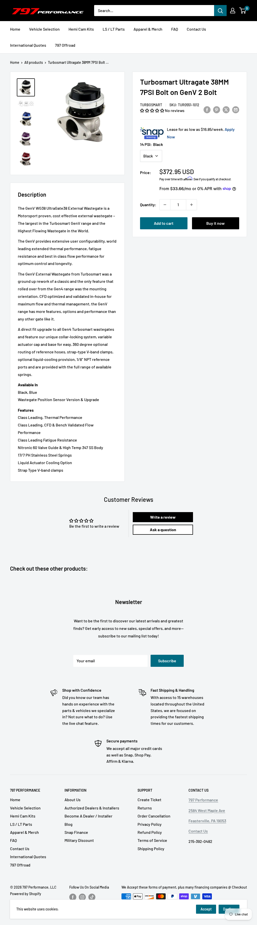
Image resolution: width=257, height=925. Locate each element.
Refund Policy (150, 832)
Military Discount (79, 840)
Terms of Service (152, 840)
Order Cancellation (154, 815)
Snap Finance (76, 832)
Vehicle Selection (44, 29)
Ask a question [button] (163, 529)
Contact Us (196, 29)
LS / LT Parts (114, 29)
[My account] (232, 10)
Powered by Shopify (25, 894)
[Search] (220, 10)
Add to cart (163, 223)
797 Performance (203, 799)
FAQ (174, 29)
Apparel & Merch (148, 29)
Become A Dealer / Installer (88, 815)
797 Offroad (65, 45)
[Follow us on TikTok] (91, 896)
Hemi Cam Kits (81, 29)
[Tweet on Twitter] (226, 110)
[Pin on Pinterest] (216, 110)
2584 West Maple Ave (206, 810)
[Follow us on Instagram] (82, 896)
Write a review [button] (163, 517)
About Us (73, 799)
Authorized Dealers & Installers (92, 807)
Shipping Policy (151, 848)
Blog (69, 824)
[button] (152, 110)
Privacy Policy (150, 824)
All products (33, 62)
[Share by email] (235, 110)
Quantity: (148, 204)
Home (15, 29)
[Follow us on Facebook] (72, 896)
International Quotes (28, 45)
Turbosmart (151, 105)
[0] (243, 11)
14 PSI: (151, 144)
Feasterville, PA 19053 (207, 820)
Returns (145, 807)
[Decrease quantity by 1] (165, 204)
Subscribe (167, 660)
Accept (206, 909)
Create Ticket (149, 799)
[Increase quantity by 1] (191, 204)
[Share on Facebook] (207, 110)
